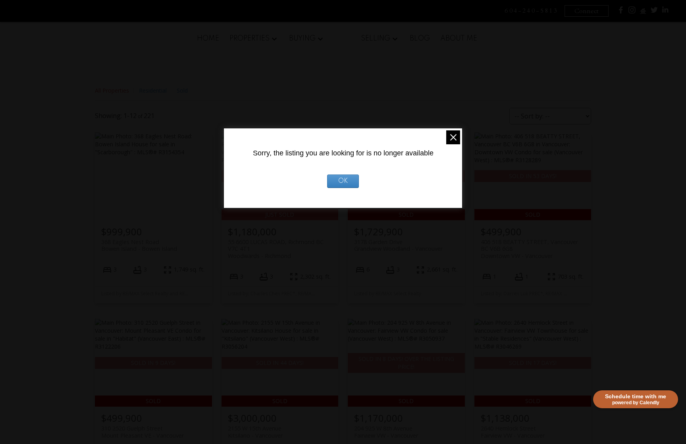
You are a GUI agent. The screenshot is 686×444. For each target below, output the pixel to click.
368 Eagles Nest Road (139, 245)
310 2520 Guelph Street (142, 432)
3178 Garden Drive (398, 245)
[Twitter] (654, 12)
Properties (249, 38)
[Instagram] (632, 12)
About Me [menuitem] (458, 38)
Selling (375, 38)
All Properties (112, 90)
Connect (586, 11)
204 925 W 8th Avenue (386, 432)
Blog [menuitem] (420, 38)
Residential (153, 90)
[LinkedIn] (665, 12)
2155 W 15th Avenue (255, 432)
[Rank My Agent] (643, 13)
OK (343, 181)
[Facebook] (620, 12)
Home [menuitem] (208, 38)
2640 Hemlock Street (513, 432)
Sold (182, 90)
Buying (302, 38)
